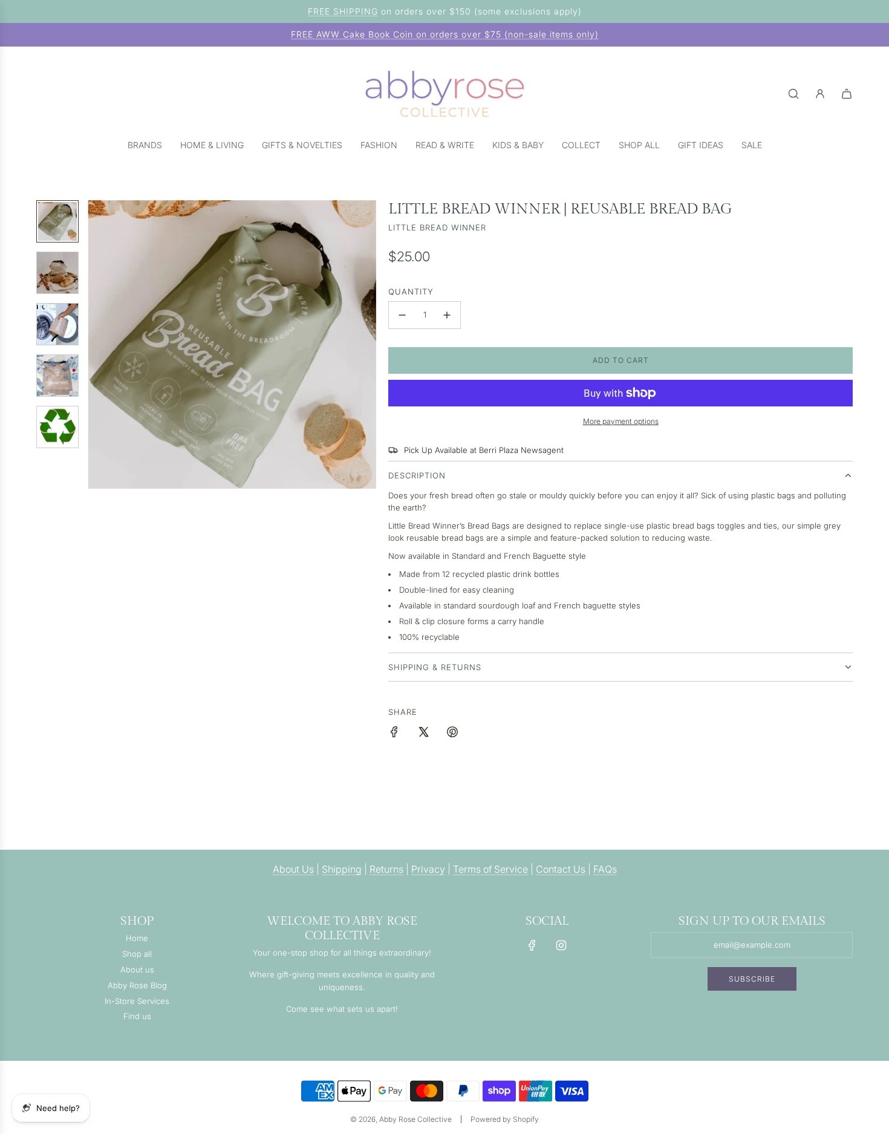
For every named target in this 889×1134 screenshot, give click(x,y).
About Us (293, 869)
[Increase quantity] (447, 315)
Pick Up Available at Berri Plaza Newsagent (484, 450)
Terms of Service (490, 869)
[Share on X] (423, 734)
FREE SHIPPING (343, 11)
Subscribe (752, 978)
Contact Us (560, 869)
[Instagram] (561, 945)
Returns (386, 869)
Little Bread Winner (437, 227)
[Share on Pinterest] (452, 734)
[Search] (793, 93)
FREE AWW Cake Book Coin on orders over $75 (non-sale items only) (445, 34)
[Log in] (820, 93)
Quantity (411, 291)
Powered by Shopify (505, 1119)
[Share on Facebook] (394, 734)
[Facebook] (532, 945)
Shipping (342, 869)
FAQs (605, 869)
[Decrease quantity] (402, 315)
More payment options (621, 421)
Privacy (428, 869)
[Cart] (846, 93)
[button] (97, 344)
